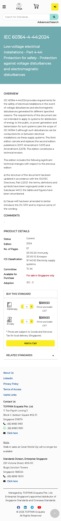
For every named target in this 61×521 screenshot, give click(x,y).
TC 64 (29, 268)
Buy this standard (18, 294)
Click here (12, 433)
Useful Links (9, 394)
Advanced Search (48, 22)
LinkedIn (8, 378)
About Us (8, 372)
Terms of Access (12, 389)
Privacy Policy (10, 383)
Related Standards (19, 355)
